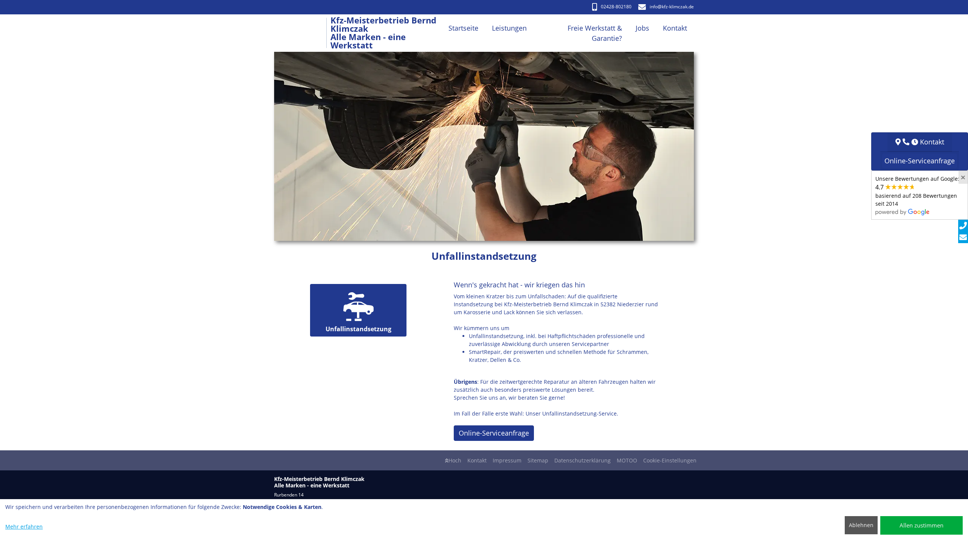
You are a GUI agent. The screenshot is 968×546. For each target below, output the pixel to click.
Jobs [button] (642, 28)
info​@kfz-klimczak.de (672, 6)
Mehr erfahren (24, 526)
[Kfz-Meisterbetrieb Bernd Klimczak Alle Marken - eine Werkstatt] (302, 33)
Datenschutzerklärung (582, 460)
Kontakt (477, 460)
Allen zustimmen (921, 525)
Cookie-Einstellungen (670, 460)
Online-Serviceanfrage (494, 432)
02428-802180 (616, 6)
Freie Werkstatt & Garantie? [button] (595, 33)
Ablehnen (861, 525)
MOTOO (627, 460)
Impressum (507, 460)
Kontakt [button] (675, 28)
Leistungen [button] (509, 28)
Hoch (454, 460)
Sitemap (537, 460)
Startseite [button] (463, 28)
